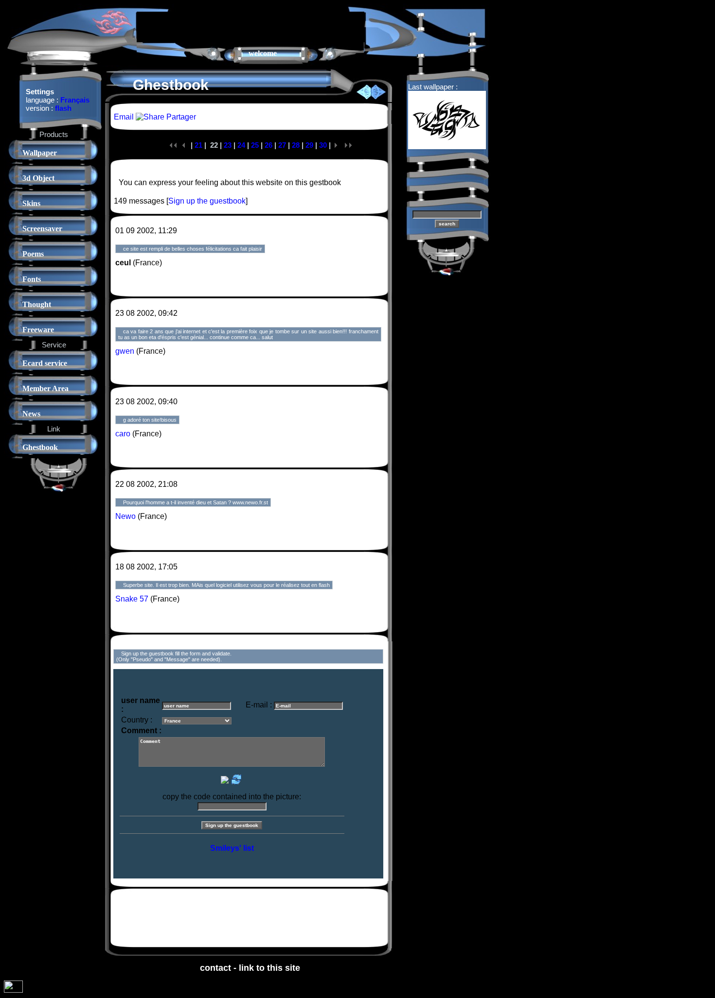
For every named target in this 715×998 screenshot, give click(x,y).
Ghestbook (40, 447)
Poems (33, 254)
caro (122, 434)
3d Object (38, 178)
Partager (180, 117)
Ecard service (44, 363)
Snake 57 (131, 599)
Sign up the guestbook (207, 201)
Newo (125, 516)
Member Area (45, 388)
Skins (31, 203)
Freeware (38, 330)
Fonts (31, 279)
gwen (124, 351)
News (31, 414)
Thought (36, 304)
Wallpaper (39, 153)
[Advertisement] (250, 26)
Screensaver (42, 228)
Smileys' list (232, 848)
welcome (263, 53)
